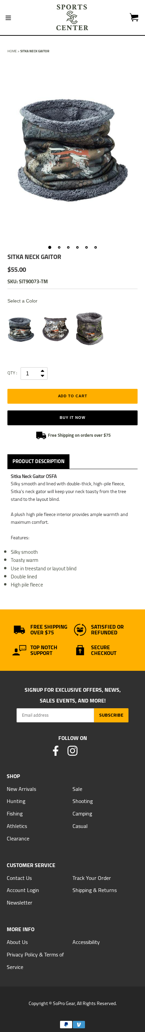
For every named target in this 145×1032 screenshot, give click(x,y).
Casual (80, 826)
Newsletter (19, 902)
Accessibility (86, 942)
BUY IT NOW (72, 417)
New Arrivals (21, 789)
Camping (82, 813)
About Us (17, 942)
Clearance (18, 838)
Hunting (16, 801)
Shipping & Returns (94, 890)
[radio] (20, 329)
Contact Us (19, 878)
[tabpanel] (72, 150)
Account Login (23, 890)
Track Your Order (91, 878)
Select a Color (22, 301)
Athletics (17, 826)
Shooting (82, 801)
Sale (77, 789)
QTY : (12, 373)
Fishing (15, 813)
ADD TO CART (72, 396)
